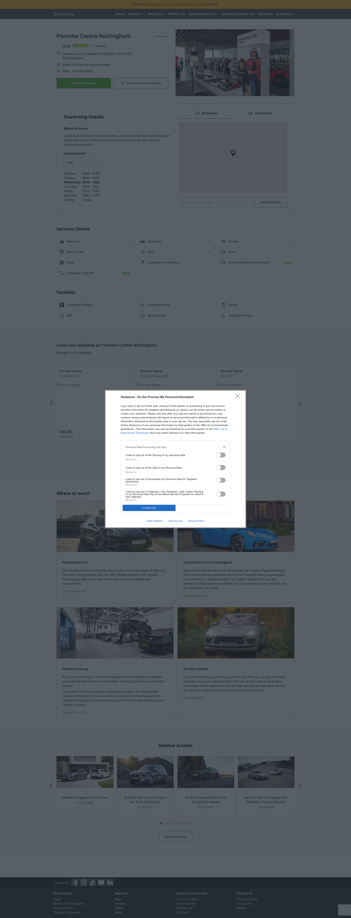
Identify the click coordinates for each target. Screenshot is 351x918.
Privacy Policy (196, 520)
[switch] (221, 455)
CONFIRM (149, 508)
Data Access (175, 520)
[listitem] (175, 447)
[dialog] (175, 459)
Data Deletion (155, 520)
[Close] (238, 397)
